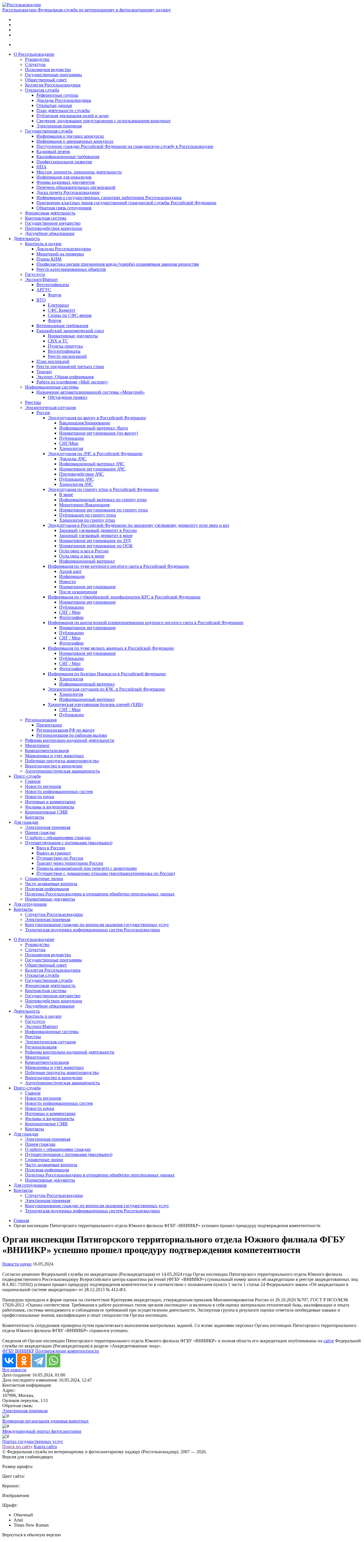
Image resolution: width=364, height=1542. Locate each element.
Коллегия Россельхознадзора (52, 84)
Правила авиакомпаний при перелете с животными (86, 868)
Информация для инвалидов (64, 177)
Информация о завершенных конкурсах (74, 141)
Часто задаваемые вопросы (51, 883)
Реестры (33, 402)
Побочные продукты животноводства (62, 760)
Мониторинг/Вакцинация (84, 504)
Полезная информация (47, 888)
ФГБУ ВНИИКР (18, 1351)
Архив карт (70, 571)
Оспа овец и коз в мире (81, 556)
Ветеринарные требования (62, 325)
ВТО (41, 300)
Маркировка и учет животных (54, 755)
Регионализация (41, 719)
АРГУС (43, 289)
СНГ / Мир (69, 612)
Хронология (71, 448)
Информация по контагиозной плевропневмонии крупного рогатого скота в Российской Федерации (145, 622)
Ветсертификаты (52, 284)
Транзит (44, 371)
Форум (54, 294)
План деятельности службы (63, 110)
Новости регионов (43, 786)
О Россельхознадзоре (34, 54)
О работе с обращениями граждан (58, 837)
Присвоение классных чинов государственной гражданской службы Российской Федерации (126, 202)
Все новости (14, 1369)
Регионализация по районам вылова (71, 735)
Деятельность (27, 238)
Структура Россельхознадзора (54, 914)
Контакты (34, 817)
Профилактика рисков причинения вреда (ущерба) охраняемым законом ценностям (117, 264)
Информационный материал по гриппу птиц (103, 499)
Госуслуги (35, 274)
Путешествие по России (59, 858)
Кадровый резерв (53, 151)
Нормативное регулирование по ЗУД (95, 540)
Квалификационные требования (67, 156)
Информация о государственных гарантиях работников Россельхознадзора (108, 197)
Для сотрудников (30, 904)
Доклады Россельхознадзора (63, 100)
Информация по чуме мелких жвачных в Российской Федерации (111, 648)
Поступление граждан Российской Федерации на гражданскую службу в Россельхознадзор (124, 146)
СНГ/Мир (68, 443)
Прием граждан (40, 832)
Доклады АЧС (72, 458)
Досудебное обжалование (50, 233)
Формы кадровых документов (65, 182)
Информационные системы (51, 387)
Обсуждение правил (67, 397)
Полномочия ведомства (48, 69)
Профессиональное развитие (64, 161)
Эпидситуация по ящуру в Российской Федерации (97, 417)
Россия (43, 412)
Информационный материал (87, 561)
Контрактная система (45, 218)
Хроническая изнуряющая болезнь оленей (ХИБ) (95, 704)
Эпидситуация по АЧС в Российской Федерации (95, 453)
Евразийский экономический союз (70, 330)
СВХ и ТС (58, 340)
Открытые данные (54, 105)
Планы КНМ (48, 259)
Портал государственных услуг (32, 1441)
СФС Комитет (61, 310)
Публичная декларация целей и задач (72, 115)
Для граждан (26, 822)
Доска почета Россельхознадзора (68, 192)
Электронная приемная (59, 125)
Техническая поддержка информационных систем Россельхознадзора (92, 929)
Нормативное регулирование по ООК (96, 545)
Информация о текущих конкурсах (70, 136)
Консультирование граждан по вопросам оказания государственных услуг (97, 924)
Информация (71, 576)
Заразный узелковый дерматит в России (98, 530)
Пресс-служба (27, 776)
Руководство (37, 59)
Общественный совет (46, 79)
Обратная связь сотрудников (64, 207)
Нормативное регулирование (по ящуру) (98, 433)
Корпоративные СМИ (46, 812)
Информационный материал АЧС (92, 463)
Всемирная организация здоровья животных (45, 1421)
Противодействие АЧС (81, 474)
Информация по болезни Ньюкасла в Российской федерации (107, 673)
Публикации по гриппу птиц (87, 515)
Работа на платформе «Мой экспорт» (72, 381)
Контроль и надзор (43, 243)
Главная (21, 1220)
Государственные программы (53, 74)
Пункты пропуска (65, 346)
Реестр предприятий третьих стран (70, 366)
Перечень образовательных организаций (75, 187)
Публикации (71, 438)
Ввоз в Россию (50, 847)
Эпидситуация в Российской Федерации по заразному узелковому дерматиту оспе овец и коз (138, 525)
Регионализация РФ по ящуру (65, 730)
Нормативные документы (73, 335)
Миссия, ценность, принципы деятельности (79, 172)
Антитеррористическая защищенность (62, 771)
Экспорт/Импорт (41, 279)
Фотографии (71, 617)
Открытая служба (42, 90)
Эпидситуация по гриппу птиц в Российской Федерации (103, 489)
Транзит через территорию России (69, 863)
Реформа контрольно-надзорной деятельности (69, 740)
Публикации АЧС (76, 479)
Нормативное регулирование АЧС (92, 468)
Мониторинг (37, 745)
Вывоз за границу (53, 853)
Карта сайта (45, 1446)
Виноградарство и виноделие (53, 765)
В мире (66, 494)
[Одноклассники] (24, 1360)
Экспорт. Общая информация (65, 376)
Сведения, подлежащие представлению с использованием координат (103, 120)
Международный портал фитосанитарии (41, 1431)
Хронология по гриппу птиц (87, 520)
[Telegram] (39, 1360)
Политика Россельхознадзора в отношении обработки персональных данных (100, 893)
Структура (35, 64)
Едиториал (58, 305)
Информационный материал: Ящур (93, 428)
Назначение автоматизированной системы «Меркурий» (90, 392)
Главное (33, 781)
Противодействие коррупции (53, 228)
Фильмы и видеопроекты (49, 806)
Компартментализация (47, 750)
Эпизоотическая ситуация (50, 407)
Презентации (49, 725)
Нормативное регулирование (87, 586)
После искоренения (78, 591)
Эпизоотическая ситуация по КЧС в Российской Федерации (106, 689)
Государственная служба (49, 131)
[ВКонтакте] (9, 1360)
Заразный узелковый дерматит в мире (96, 535)
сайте (328, 1340)
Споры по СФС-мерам (70, 315)
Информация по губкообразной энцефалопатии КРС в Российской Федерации (124, 596)
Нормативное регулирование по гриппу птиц (103, 509)
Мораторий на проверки (60, 253)
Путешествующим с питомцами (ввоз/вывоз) (68, 842)
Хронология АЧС (76, 484)
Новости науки (39, 796)
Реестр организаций (67, 356)
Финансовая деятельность (50, 212)
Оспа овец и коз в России (84, 550)
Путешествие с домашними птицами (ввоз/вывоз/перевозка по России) (105, 873)
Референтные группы (57, 95)
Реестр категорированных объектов (71, 269)
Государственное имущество (52, 223)
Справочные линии (44, 878)
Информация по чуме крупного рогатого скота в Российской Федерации (118, 566)
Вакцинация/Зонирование (84, 422)
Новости (67, 581)
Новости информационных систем (59, 791)
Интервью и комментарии (50, 801)
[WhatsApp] (53, 1360)
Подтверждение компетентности (67, 1351)
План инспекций (52, 361)
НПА (41, 166)
